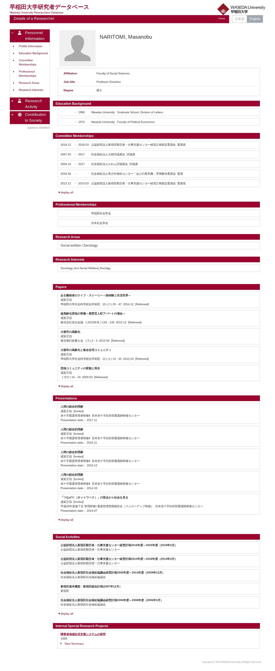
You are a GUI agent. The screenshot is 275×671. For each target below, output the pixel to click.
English (254, 19)
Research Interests (31, 89)
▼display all (65, 192)
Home (221, 18)
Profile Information (30, 46)
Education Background (33, 53)
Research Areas (29, 82)
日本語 (239, 19)
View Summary (74, 643)
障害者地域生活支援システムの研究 (83, 634)
